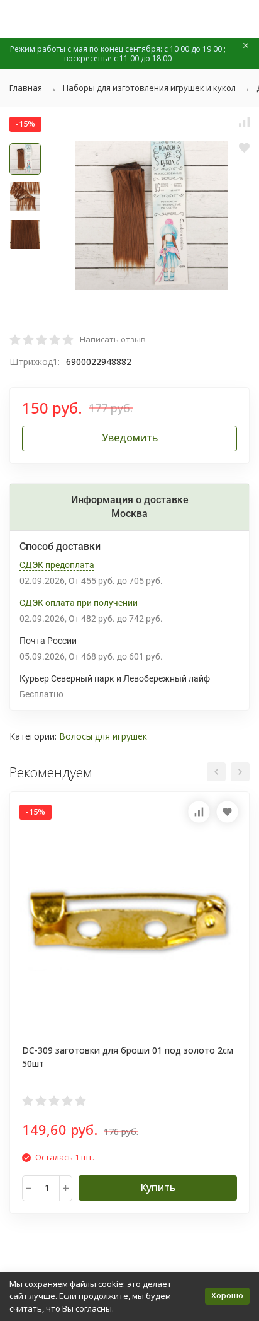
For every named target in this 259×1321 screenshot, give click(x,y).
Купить (157, 1187)
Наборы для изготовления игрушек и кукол (149, 87)
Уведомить (130, 438)
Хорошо (227, 1295)
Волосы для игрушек (103, 736)
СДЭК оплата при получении (78, 603)
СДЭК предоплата (56, 565)
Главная (25, 87)
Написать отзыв (113, 339)
